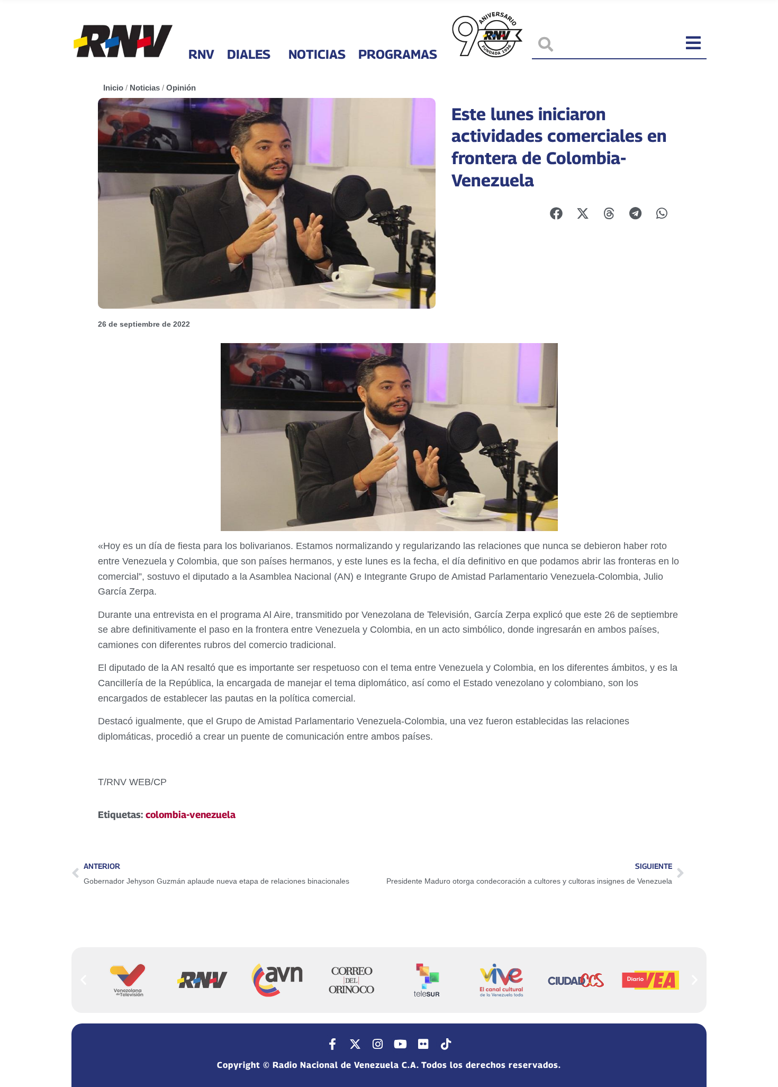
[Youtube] (401, 1044)
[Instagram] (378, 1044)
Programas (397, 54)
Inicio (113, 87)
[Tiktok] (446, 1044)
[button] (83, 979)
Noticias (317, 54)
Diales (248, 54)
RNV (201, 54)
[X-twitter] (355, 1044)
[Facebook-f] (332, 1044)
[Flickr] (423, 1044)
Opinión (181, 87)
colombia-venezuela (191, 814)
